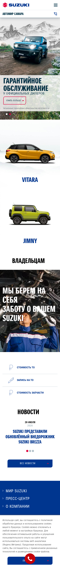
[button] (27, 451)
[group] (30, 433)
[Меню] (56, 5)
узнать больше (14, 100)
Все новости (27, 463)
